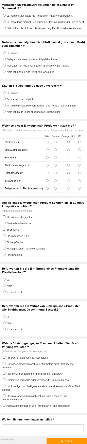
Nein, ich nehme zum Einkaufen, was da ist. (31, 72)
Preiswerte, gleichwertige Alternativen (27, 357)
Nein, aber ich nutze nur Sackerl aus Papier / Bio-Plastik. (38, 65)
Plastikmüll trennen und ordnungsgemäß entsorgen (35, 373)
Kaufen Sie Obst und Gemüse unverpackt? (31, 85)
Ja (8, 279)
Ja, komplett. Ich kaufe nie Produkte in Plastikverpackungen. (40, 15)
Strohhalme (13, 229)
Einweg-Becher (15, 242)
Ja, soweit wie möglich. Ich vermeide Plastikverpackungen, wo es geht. (45, 22)
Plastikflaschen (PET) (18, 236)
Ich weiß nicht (14, 292)
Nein (9, 286)
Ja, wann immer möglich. (20, 99)
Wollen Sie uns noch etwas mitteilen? (28, 419)
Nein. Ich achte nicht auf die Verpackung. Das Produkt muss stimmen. (45, 28)
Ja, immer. (12, 53)
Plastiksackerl (14, 255)
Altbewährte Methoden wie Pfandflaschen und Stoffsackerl (38, 405)
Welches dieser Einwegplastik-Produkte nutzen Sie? (38, 125)
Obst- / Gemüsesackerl (19, 223)
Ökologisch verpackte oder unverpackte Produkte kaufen (38, 380)
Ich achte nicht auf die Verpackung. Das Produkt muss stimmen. (41, 105)
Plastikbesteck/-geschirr (20, 217)
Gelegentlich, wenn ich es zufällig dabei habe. (32, 59)
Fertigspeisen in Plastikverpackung (26, 248)
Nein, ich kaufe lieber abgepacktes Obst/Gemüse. (34, 112)
